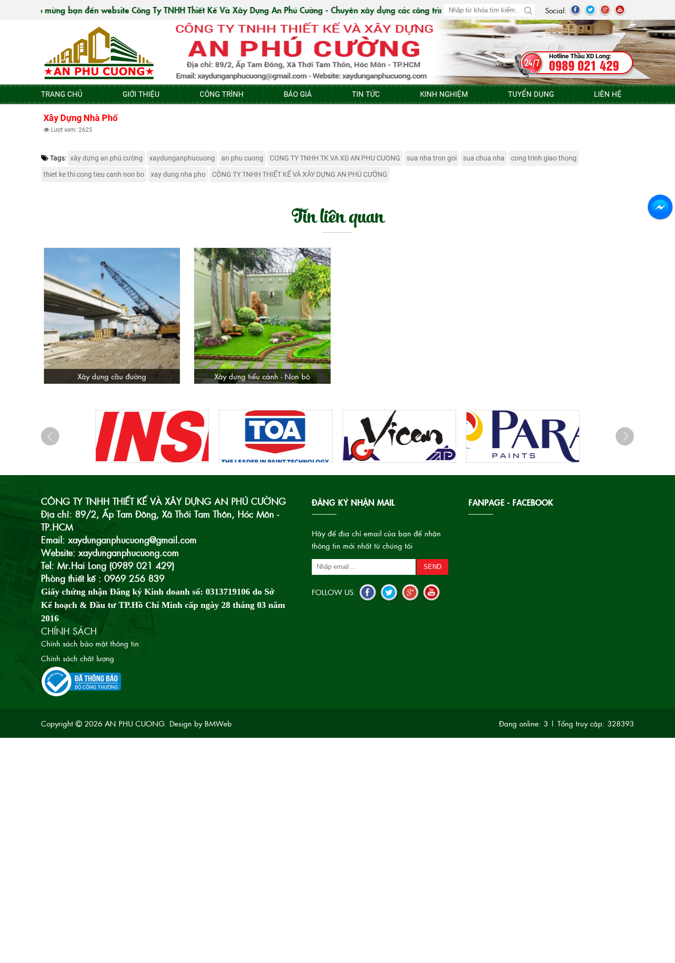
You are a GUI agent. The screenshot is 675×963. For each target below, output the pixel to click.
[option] (152, 436)
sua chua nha (484, 158)
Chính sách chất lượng (77, 658)
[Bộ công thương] (81, 680)
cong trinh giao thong (544, 158)
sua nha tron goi (432, 158)
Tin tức (366, 94)
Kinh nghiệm (444, 94)
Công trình (222, 94)
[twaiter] (590, 10)
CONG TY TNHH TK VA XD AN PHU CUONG (335, 158)
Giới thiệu (141, 94)
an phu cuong (242, 158)
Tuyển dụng (531, 94)
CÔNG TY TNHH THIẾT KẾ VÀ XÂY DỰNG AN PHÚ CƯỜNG (299, 174)
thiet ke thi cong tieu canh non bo (93, 174)
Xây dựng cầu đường (112, 376)
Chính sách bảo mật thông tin (90, 643)
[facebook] (575, 10)
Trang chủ (62, 94)
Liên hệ (608, 94)
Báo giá (298, 94)
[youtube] (620, 10)
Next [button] (625, 436)
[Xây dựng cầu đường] (112, 316)
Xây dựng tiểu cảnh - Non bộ (262, 376)
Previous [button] (50, 436)
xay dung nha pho (178, 174)
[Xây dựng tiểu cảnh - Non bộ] (262, 316)
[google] (605, 10)
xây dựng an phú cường (106, 158)
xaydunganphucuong (182, 158)
